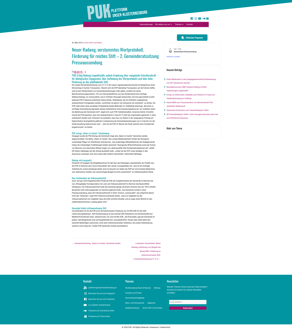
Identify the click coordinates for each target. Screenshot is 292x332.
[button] (171, 24)
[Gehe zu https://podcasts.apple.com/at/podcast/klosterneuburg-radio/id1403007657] (207, 18)
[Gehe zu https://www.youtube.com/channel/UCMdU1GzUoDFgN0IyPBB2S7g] (199, 19)
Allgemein (151, 303)
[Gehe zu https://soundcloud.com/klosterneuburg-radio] (203, 18)
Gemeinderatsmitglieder (134, 298)
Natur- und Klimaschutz (134, 303)
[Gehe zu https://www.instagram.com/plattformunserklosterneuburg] (195, 18)
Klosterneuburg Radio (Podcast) (138, 288)
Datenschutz (165, 327)
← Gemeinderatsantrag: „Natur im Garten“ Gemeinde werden (96, 243)
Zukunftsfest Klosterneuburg (185, 51)
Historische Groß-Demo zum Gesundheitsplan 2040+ (188, 110)
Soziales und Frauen (133, 293)
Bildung (157, 288)
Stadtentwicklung (132, 308)
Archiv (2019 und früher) (93, 43)
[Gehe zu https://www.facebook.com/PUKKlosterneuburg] (191, 19)
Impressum (154, 327)
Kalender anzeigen (173, 56)
